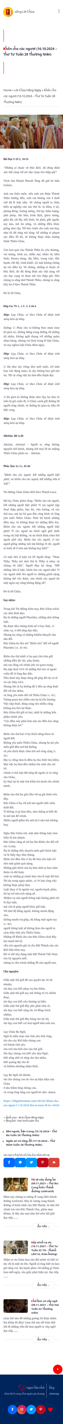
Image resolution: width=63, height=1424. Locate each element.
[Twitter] (31, 1162)
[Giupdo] (50, 1409)
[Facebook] (9, 1162)
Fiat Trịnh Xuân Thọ (28, 1120)
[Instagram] (22, 1409)
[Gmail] (53, 1162)
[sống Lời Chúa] (9, 11)
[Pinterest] (42, 1162)
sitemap (54, 1393)
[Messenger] (20, 1162)
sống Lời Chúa (24, 11)
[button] (57, 1369)
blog (51, 1387)
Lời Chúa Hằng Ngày (32, 1117)
